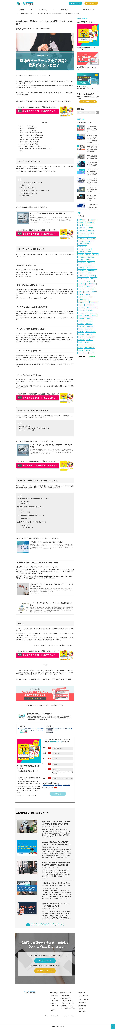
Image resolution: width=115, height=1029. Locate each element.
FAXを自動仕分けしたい (67, 1006)
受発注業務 (82, 270)
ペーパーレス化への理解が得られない (32, 137)
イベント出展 (83, 275)
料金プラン (64, 9)
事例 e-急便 (91, 230)
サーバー (82, 337)
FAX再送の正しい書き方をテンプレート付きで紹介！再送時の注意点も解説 (92, 148)
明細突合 (82, 339)
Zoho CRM (82, 310)
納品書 (90, 310)
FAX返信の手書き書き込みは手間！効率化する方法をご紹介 (92, 156)
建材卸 (81, 350)
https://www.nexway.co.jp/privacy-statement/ (56, 785)
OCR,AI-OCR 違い (91, 331)
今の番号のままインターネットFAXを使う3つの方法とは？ (92, 206)
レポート (90, 339)
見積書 (87, 315)
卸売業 (88, 254)
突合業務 (91, 345)
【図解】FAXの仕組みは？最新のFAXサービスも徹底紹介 (92, 164)
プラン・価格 (54, 1000)
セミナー (53, 1003)
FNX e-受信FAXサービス (31, 76)
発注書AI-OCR (90, 281)
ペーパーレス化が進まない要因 (28, 128)
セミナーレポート (83, 235)
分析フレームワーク (84, 302)
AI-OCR (81, 281)
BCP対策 (82, 241)
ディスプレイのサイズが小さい (31, 142)
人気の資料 (82, 262)
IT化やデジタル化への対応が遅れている (33, 135)
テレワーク (88, 225)
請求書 (81, 331)
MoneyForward (91, 337)
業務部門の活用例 (65, 998)
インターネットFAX (84, 278)
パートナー (82, 273)
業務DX (81, 323)
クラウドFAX (88, 265)
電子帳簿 (89, 323)
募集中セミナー (83, 219)
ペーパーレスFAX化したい (68, 1003)
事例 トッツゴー (83, 289)
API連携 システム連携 (84, 243)
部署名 (44, 753)
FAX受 (81, 291)
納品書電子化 (83, 313)
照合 (81, 347)
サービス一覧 (43, 9)
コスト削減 (92, 238)
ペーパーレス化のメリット (26, 126)
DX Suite (81, 283)
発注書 (92, 289)
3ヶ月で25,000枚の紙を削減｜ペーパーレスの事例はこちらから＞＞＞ (54, 645)
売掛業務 (89, 350)
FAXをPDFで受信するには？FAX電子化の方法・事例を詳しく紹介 (92, 181)
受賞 (81, 329)
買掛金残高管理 (89, 329)
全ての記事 (40, 13)
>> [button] (62, 924)
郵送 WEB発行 (91, 222)
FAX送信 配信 (93, 219)
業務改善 (92, 233)
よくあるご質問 (54, 1006)
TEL (43, 778)
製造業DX (82, 334)
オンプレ (90, 334)
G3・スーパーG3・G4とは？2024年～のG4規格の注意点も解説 (92, 198)
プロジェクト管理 (83, 299)
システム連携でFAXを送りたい (68, 1009)
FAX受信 (81, 222)
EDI (80, 225)
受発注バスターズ (91, 283)
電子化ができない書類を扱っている (32, 133)
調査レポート (91, 241)
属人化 (89, 321)
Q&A (81, 342)
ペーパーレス (20, 29)
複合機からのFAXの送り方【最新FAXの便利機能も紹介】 (92, 189)
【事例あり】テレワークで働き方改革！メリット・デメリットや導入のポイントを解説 (56, 884)
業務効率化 (82, 297)
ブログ (81, 1009)
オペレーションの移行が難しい (31, 139)
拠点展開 (82, 251)
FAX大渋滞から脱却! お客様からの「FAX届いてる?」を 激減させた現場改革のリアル (56, 822)
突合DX (87, 342)
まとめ (21, 151)
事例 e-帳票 (82, 227)
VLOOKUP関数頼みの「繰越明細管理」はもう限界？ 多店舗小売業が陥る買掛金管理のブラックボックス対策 (56, 843)
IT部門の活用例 (65, 995)
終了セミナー (83, 246)
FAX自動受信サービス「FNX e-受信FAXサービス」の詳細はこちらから (45, 705)
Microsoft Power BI (92, 307)
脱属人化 (95, 291)
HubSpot (82, 307)
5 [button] (47, 924)
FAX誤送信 (92, 275)
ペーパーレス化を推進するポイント (29, 144)
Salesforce (95, 302)
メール (44, 769)
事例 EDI (91, 227)
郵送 (81, 315)
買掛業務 (82, 318)
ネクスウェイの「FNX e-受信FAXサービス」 (28, 670)
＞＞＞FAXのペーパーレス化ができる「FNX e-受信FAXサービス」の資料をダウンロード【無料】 (43, 101)
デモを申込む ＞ (88, 101)
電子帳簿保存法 (92, 270)
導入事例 (22, 9)
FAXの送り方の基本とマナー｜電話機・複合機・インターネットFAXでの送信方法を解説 (92, 139)
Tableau (81, 305)
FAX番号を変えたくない (67, 1000)
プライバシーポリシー (56, 1016)
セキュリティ (82, 238)
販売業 (81, 254)
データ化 (82, 286)
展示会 (89, 318)
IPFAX (81, 267)
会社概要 (47, 1016)
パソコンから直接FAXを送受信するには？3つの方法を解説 (92, 129)
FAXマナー (91, 262)
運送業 (95, 254)
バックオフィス (83, 353)
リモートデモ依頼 (83, 1000)
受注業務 (82, 321)
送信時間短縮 (91, 257)
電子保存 (82, 326)
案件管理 (91, 297)
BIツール (94, 278)
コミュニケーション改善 (85, 249)
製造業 (89, 251)
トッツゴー (90, 286)
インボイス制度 (93, 313)
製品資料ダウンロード (84, 996)
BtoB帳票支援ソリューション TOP (25, 13)
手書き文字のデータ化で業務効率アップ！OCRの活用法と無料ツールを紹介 (92, 172)
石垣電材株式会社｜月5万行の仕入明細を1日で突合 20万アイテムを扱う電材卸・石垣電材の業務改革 (56, 863)
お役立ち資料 (82, 1011)
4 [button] (42, 924)
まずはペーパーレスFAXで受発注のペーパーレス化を (37, 148)
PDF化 (94, 315)
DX (80, 265)
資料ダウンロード (92, 3)
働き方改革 (90, 326)
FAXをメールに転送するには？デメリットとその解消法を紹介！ (56, 904)
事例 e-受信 (82, 230)
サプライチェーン (90, 347)
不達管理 (82, 257)
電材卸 (92, 353)
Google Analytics (91, 305)
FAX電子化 (89, 259)
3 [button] (37, 924)
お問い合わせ (76, 3)
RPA (90, 273)
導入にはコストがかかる (29, 130)
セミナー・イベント (88, 9)
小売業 (81, 259)
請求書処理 (82, 345)
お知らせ (53, 1010)
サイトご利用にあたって (68, 1016)
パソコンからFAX (90, 267)
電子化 (88, 294)
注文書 (81, 294)
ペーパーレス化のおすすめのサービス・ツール (32, 146)
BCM (88, 291)
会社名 (44, 748)
